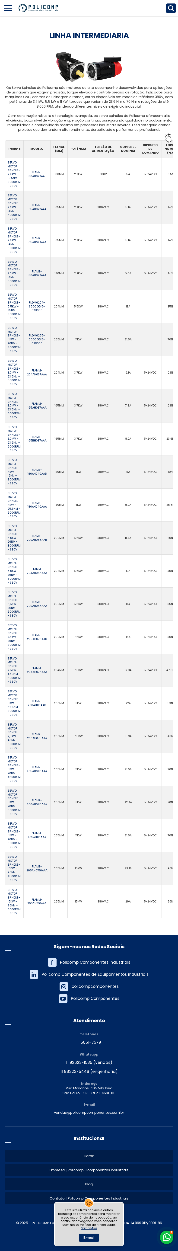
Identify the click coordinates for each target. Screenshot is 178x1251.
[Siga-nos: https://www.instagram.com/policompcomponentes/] (89, 986)
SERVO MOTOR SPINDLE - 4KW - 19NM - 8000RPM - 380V (14, 471)
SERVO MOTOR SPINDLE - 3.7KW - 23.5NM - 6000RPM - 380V (14, 372)
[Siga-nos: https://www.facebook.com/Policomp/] (89, 962)
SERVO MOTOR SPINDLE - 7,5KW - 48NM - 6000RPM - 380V (14, 736)
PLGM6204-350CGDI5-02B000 (37, 306)
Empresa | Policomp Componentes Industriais (89, 1170)
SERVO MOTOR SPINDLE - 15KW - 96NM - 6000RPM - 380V (14, 901)
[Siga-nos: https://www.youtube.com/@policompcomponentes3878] (89, 998)
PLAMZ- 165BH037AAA (37, 439)
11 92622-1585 (79, 1062)
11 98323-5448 (74, 1071)
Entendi (89, 1237)
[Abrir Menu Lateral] (8, 8)
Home (89, 1155)
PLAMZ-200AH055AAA (37, 604)
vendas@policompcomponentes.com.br (89, 1112)
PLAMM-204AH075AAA (37, 670)
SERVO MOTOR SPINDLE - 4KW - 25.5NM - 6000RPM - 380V (14, 504)
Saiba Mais (89, 1228)
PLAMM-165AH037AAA (37, 406)
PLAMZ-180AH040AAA (37, 505)
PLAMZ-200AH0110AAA (37, 802)
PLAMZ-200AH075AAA (37, 736)
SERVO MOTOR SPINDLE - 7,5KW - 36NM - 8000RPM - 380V (14, 637)
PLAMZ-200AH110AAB (37, 703)
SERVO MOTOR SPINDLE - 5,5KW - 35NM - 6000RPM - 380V (14, 604)
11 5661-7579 (89, 1042)
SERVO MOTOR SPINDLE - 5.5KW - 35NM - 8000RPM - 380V (14, 306)
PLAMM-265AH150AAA (37, 901)
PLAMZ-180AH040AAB (37, 472)
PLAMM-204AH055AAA (37, 571)
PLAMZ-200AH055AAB (37, 538)
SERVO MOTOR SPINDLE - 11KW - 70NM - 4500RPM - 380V (14, 769)
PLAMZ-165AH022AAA (37, 207)
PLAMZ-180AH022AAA (37, 273)
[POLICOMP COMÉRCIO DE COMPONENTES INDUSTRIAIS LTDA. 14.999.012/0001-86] (38, 8)
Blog (89, 1184)
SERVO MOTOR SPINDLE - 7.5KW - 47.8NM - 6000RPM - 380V (14, 670)
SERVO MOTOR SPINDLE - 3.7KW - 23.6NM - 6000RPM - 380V (14, 438)
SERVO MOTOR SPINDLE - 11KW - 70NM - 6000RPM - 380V (14, 802)
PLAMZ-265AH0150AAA (37, 868)
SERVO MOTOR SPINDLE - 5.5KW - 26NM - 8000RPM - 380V (14, 537)
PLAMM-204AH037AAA (37, 372)
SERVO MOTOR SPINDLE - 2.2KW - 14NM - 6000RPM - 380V (14, 207)
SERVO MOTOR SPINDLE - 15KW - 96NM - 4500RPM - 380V (14, 868)
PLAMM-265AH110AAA (37, 835)
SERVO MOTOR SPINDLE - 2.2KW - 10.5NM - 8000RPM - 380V (14, 174)
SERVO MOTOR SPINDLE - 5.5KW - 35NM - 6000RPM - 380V (14, 571)
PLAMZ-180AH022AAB (37, 174)
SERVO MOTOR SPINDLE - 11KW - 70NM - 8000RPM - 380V (14, 339)
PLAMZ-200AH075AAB (37, 637)
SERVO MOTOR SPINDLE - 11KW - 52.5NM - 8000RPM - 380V (14, 703)
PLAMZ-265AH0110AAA (37, 769)
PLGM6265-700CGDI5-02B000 (37, 339)
